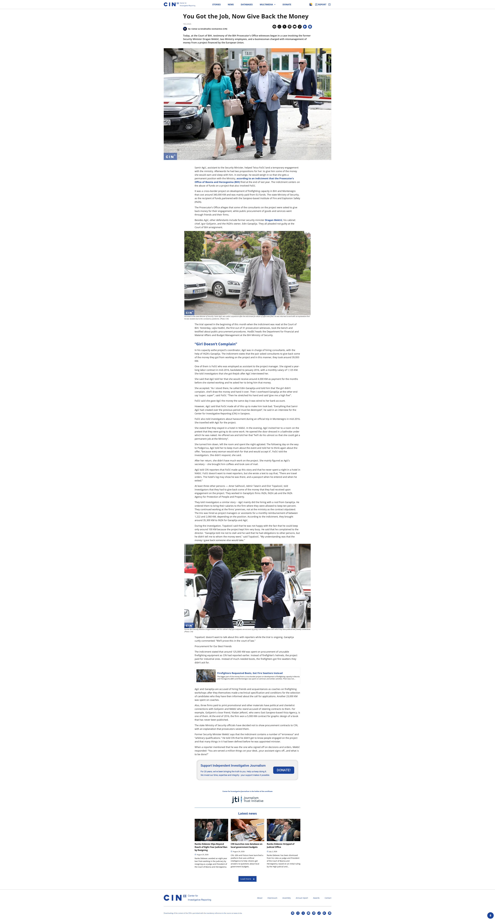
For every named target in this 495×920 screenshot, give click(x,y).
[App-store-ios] (329, 913)
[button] (274, 26)
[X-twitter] (303, 913)
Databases (247, 4)
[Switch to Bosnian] (311, 4)
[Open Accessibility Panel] (490, 915)
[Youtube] (308, 913)
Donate (287, 4)
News (231, 4)
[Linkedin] (313, 913)
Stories (216, 4)
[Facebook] (292, 913)
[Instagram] (298, 913)
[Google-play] (324, 913)
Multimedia (266, 4)
